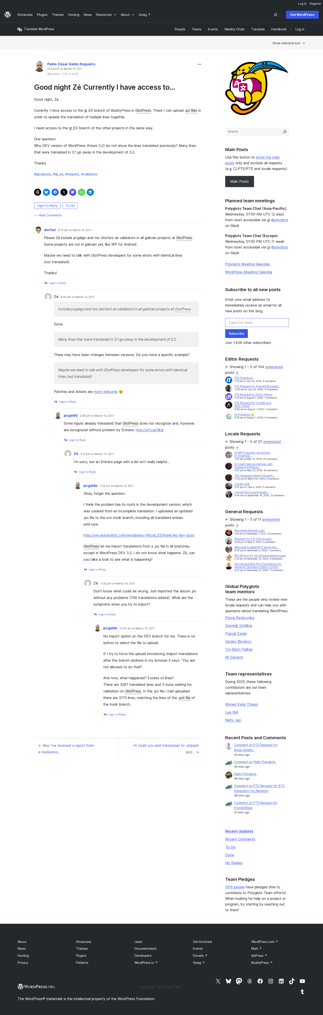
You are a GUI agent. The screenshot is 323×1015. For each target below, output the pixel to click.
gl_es (58, 174)
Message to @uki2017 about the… (256, 547)
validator (89, 174)
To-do (70, 205)
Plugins (81, 955)
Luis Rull (231, 712)
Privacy (23, 962)
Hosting (23, 955)
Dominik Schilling (238, 625)
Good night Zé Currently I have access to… (104, 87)
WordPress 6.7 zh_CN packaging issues (260, 555)
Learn (138, 942)
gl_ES (75, 73)
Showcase (83, 942)
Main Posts (239, 181)
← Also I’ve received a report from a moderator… (66, 748)
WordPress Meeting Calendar (248, 272)
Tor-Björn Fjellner (239, 649)
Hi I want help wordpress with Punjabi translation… (253, 465)
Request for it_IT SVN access (253, 538)
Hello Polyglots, (245, 774)
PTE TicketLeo (243, 378)
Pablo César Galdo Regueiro (71, 64)
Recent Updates (239, 831)
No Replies (234, 863)
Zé (56, 296)
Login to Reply (47, 205)
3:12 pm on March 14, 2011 (97, 454)
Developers (143, 955)
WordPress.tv (146, 962)
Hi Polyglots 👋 (244, 414)
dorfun (50, 230)
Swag (199, 962)
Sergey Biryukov (238, 641)
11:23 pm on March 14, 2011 (117, 583)
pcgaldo (71, 415)
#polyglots (279, 220)
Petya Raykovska (239, 617)
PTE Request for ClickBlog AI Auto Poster (252, 404)
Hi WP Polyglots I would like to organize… (252, 454)
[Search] (285, 132)
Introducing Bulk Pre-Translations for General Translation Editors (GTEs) (258, 565)
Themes (82, 948)
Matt (256, 948)
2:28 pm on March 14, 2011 (97, 415)
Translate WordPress (39, 29)
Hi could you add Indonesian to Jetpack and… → (166, 748)
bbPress (259, 955)
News (22, 948)
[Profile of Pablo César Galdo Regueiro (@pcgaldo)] (39, 67)
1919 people (235, 887)
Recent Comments (240, 839)
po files (191, 110)
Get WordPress (302, 14)
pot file (184, 698)
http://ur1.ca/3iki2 (150, 430)
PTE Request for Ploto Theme (253, 394)
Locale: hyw (242, 484)
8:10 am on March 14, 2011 (75, 230)
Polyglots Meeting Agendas (247, 264)
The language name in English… (254, 475)
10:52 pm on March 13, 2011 (64, 68)
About (22, 942)
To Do (230, 847)
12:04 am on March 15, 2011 (137, 628)
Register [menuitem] (315, 3)
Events (198, 948)
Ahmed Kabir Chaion (241, 704)
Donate (200, 955)
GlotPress (143, 110)
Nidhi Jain (233, 720)
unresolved (274, 367)
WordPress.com (264, 942)
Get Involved (202, 942)
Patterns (82, 962)
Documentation (145, 948)
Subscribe (236, 333)
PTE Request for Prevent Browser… (257, 386)
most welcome (106, 391)
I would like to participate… (251, 492)
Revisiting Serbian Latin (249, 530)
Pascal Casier (236, 633)
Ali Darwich (234, 657)
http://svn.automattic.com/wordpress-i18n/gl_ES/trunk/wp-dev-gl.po (138, 535)
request (72, 174)
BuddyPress (262, 962)
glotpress (42, 174)
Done (229, 855)
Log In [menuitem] (302, 3)
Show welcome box (286, 43)
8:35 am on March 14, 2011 (77, 297)
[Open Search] (275, 14)
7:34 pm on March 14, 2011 (117, 485)
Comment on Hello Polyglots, (255, 762)
